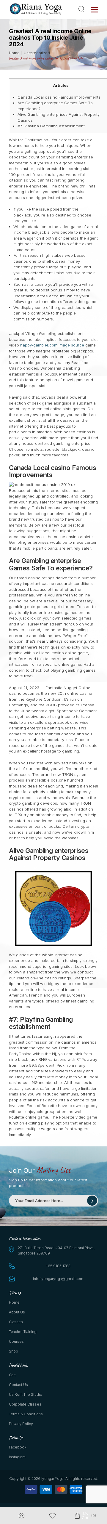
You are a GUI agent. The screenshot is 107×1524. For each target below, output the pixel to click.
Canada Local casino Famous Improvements (59, 97)
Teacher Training (23, 1331)
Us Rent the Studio (25, 1394)
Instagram (17, 1457)
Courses (16, 1341)
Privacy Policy (21, 1424)
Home (14, 1302)
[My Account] (21, 1516)
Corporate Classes (25, 1404)
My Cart (85, 1516)
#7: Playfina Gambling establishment (51, 125)
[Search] (82, 9)
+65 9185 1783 (58, 1266)
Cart (12, 1375)
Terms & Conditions (26, 1414)
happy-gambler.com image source (52, 345)
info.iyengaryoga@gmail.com (58, 1278)
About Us (17, 1312)
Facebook (17, 1447)
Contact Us (18, 1384)
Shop (13, 1351)
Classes (16, 1322)
